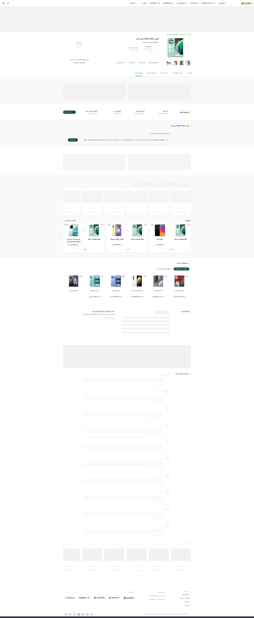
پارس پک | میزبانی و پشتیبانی (157, 596)
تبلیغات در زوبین (185, 598)
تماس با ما (187, 602)
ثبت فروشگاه (186, 594)
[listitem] (170, 237)
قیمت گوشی (183, 34)
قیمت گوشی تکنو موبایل (172, 34)
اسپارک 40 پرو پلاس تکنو (137, 291)
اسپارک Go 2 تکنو (95, 291)
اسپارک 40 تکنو (115, 291)
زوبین (189, 34)
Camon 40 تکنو (158, 291)
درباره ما (187, 605)
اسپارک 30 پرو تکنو (179, 291)
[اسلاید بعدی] (60, 238)
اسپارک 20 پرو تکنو (73, 291)
